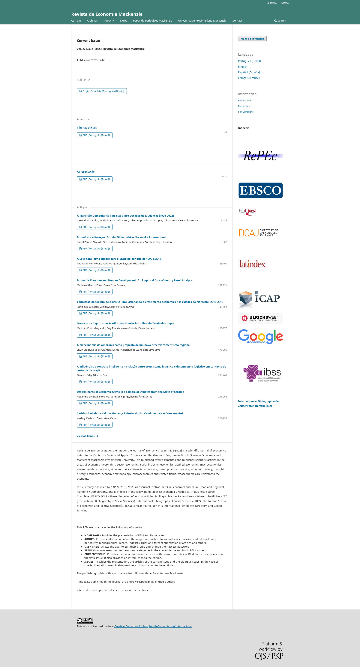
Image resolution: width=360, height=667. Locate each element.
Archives (92, 20)
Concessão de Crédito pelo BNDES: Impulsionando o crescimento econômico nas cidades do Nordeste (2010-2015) (150, 302)
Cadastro (272, 2)
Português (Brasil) (249, 61)
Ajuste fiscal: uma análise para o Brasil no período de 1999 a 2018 (119, 259)
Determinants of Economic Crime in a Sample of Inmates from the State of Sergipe (130, 392)
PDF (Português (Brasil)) (96, 135)
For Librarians (246, 111)
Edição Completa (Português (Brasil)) (103, 91)
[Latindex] (252, 283)
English (243, 66)
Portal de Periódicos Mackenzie (152, 20)
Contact (237, 20)
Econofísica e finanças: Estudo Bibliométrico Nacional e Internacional (121, 237)
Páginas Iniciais (87, 127)
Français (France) (249, 78)
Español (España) (249, 72)
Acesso (285, 2)
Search (281, 20)
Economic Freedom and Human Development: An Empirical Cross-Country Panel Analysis (135, 280)
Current (76, 20)
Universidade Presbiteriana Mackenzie (202, 20)
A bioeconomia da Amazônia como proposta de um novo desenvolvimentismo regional (133, 345)
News (123, 20)
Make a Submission (252, 38)
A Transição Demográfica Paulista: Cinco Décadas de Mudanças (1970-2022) (125, 215)
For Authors (244, 106)
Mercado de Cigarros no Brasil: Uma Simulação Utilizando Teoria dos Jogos (125, 323)
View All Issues (85, 436)
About (108, 20)
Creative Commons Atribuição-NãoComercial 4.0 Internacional (153, 626)
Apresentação (86, 171)
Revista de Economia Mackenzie (106, 14)
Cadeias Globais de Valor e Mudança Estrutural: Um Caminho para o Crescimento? (130, 413)
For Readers (244, 100)
